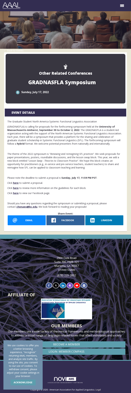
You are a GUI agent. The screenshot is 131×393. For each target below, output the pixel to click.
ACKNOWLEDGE (23, 382)
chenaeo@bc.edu (26, 206)
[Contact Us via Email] (84, 285)
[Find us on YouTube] (77, 285)
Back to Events (15, 50)
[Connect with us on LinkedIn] (63, 285)
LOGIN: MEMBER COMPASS (66, 351)
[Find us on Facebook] (49, 285)
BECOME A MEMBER (66, 344)
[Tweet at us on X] (56, 285)
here (16, 182)
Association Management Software (65, 382)
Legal (98, 389)
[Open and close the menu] (74, 5)
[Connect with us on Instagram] (70, 285)
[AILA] (65, 365)
